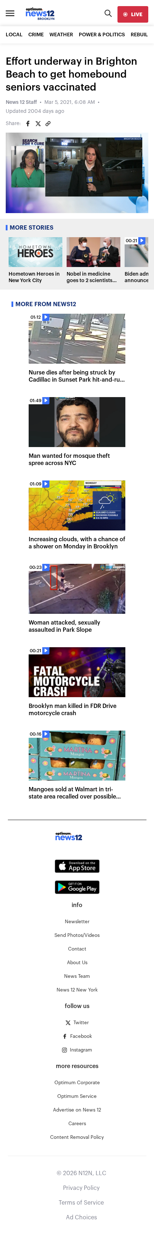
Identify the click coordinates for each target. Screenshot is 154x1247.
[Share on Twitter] (38, 123)
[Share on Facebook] (28, 123)
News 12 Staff (21, 102)
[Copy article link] (48, 123)
